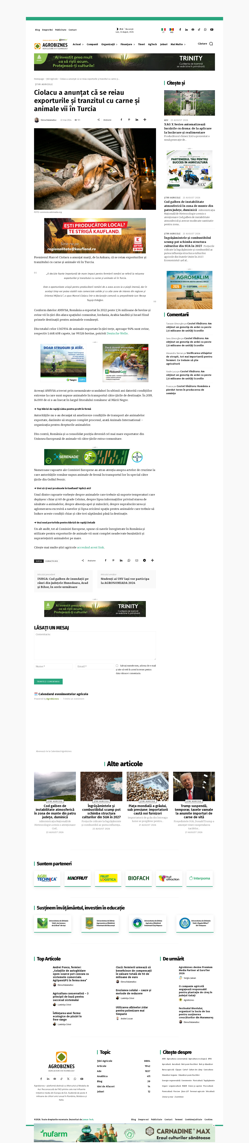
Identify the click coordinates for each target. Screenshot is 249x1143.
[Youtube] (212, 30)
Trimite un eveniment (73, 699)
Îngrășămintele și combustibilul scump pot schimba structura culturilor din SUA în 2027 (187, 242)
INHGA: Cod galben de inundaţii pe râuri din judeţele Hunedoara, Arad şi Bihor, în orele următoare (63, 583)
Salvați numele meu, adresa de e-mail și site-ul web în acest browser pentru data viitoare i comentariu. (136, 669)
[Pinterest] (129, 119)
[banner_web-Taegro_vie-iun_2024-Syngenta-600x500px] (63, 363)
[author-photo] (55, 985)
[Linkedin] (186, 30)
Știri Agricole (52, 79)
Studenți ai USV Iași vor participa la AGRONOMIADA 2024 (125, 581)
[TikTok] (199, 30)
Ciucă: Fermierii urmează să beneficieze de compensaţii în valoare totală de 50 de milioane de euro (134, 972)
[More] (144, 119)
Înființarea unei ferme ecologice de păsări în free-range (67, 1016)
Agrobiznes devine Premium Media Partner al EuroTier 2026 (195, 970)
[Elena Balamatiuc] (37, 120)
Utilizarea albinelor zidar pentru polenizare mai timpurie (132, 1010)
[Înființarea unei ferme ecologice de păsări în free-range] (42, 1017)
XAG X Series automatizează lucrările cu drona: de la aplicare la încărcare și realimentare (188, 128)
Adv (166, 120)
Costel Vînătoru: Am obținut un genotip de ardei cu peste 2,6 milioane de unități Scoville (189, 327)
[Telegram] (144, 560)
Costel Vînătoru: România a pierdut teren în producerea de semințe (188, 390)
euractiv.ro (52, 561)
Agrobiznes (189, 1000)
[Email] (136, 560)
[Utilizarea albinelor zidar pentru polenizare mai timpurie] (105, 1011)
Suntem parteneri (54, 864)
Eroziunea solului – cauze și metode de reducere (133, 992)
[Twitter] (68, 1079)
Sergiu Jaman (190, 978)
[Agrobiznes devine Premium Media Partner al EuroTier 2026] (168, 971)
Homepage (39, 79)
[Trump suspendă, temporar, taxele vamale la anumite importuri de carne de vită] (194, 786)
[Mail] (193, 30)
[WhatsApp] (205, 30)
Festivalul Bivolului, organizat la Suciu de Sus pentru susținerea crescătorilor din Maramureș (196, 1013)
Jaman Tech (87, 1119)
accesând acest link (90, 547)
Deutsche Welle (117, 333)
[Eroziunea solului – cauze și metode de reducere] (105, 994)
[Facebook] (180, 30)
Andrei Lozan (127, 1018)
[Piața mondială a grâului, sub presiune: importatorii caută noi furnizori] (148, 786)
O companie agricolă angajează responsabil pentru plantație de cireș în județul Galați (195, 991)
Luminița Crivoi (64, 1005)
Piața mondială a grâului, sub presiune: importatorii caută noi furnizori (147, 809)
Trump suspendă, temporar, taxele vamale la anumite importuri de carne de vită (194, 811)
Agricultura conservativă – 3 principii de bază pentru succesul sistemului (70, 997)
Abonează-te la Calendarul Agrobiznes (54, 751)
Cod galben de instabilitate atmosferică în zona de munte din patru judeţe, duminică (188, 206)
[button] (205, 43)
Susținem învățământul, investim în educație (81, 908)
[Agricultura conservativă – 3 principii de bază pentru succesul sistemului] (42, 997)
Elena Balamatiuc (49, 120)
